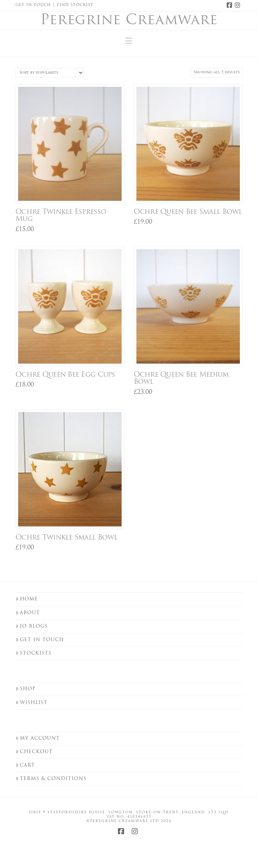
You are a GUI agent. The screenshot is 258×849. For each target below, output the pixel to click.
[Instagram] (238, 5)
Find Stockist (75, 5)
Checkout (36, 751)
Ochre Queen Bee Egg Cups (65, 374)
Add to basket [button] (72, 190)
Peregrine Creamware (129, 21)
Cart (27, 765)
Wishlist (33, 702)
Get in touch (42, 639)
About (30, 613)
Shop (28, 689)
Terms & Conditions (53, 778)
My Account (40, 738)
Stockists (35, 653)
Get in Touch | (36, 5)
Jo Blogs (34, 626)
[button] (128, 41)
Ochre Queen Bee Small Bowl (188, 212)
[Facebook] (230, 5)
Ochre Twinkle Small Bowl (66, 537)
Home (29, 599)
